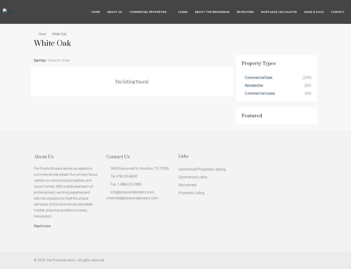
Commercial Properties (148, 12)
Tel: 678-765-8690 (124, 176)
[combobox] (63, 60)
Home (95, 12)
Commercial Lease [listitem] (260, 93)
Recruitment (187, 185)
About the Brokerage (212, 12)
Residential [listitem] (254, 85)
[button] (309, 42)
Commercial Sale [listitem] (258, 77)
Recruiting (245, 12)
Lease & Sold (314, 12)
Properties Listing (191, 193)
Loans (183, 12)
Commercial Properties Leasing (202, 169)
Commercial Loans (192, 177)
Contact (338, 12)
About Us (114, 12)
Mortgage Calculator (279, 12)
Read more (42, 226)
